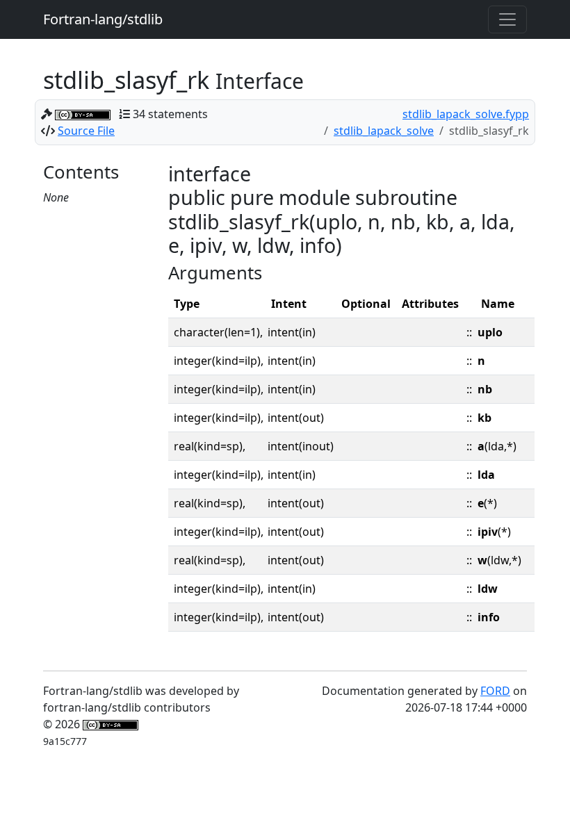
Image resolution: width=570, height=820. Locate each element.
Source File (86, 130)
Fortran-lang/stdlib (103, 19)
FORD (495, 690)
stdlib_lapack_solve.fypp (465, 114)
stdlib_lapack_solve (384, 130)
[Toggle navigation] (507, 19)
